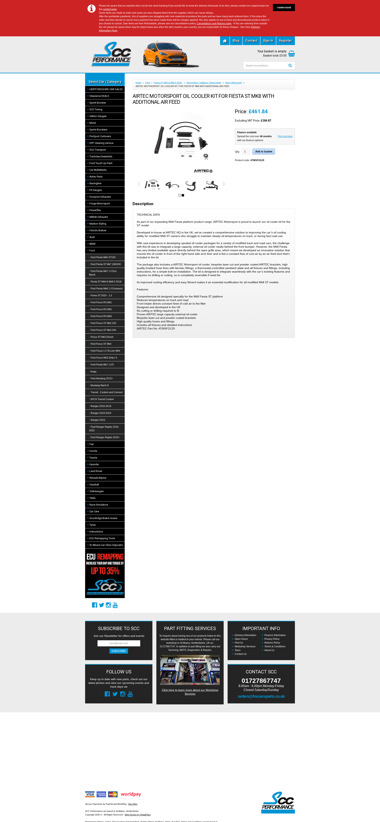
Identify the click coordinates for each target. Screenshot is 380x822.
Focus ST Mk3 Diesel (102, 337)
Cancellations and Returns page (214, 23)
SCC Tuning (95, 109)
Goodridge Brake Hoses (103, 518)
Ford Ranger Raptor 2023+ (105, 437)
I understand (284, 7)
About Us (269, 650)
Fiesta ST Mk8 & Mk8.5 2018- (106, 281)
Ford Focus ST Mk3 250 (103, 330)
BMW (92, 243)
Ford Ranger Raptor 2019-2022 (104, 429)
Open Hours (241, 639)
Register (285, 40)
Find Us (239, 642)
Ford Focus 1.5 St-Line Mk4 (105, 350)
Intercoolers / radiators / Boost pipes (203, 82)
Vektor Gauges (97, 116)
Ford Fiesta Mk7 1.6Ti (102, 364)
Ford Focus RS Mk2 (101, 309)
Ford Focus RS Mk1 (101, 302)
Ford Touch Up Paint (100, 163)
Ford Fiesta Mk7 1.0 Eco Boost (103, 273)
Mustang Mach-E (100, 385)
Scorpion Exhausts (100, 196)
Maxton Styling (97, 223)
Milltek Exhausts (98, 216)
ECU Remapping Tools (102, 538)
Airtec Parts (96, 176)
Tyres (92, 524)
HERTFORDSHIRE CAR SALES (106, 89)
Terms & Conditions (274, 646)
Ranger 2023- (98, 420)
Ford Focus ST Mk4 (101, 344)
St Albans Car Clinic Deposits (106, 545)
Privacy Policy (271, 639)
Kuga (93, 371)
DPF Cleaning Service (101, 143)
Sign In (268, 40)
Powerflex (95, 210)
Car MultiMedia (97, 169)
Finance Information (275, 635)
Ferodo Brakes (97, 230)
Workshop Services (245, 646)
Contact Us (241, 654)
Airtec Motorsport (233, 82)
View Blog (132, 804)
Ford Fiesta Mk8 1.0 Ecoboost (107, 288)
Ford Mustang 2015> (102, 378)
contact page (110, 9)
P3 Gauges (95, 190)
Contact (251, 40)
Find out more (285, 136)
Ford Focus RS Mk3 (101, 316)
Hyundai (94, 464)
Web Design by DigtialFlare (138, 815)
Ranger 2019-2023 (101, 413)
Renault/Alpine (97, 477)
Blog (236, 40)
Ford (92, 250)
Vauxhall (94, 484)
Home (138, 82)
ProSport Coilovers (100, 136)
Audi (92, 237)
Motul (92, 122)
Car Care (94, 511)
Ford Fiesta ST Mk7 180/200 (106, 264)
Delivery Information (245, 635)
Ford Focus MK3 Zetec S (104, 357)
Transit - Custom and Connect (107, 392)
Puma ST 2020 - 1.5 (101, 295)
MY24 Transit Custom (102, 399)
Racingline (95, 183)
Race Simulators (98, 504)
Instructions (96, 531)
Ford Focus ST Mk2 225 (103, 323)
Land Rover (95, 471)
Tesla (92, 497)
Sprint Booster (97, 102)
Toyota (93, 457)
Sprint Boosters (98, 129)
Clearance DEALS (99, 95)
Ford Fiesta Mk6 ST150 (103, 257)
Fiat (91, 444)
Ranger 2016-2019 (101, 406)
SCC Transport (97, 149)
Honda (93, 450)
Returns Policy (272, 642)
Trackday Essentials (100, 156)
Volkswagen (96, 491)
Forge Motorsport (99, 203)
